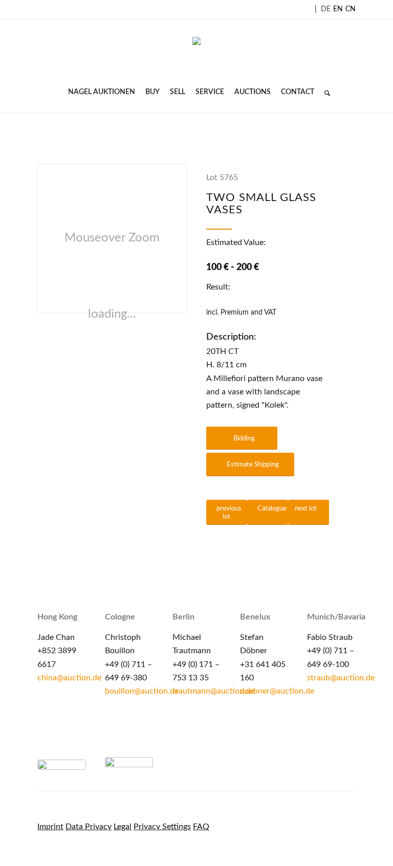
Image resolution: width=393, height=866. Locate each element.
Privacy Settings (162, 827)
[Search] (324, 92)
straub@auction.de (341, 678)
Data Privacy (89, 827)
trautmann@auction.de (213, 691)
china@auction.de (69, 678)
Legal (123, 827)
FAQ (201, 827)
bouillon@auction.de (142, 691)
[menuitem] (101, 92)
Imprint (50, 827)
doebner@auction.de (277, 691)
